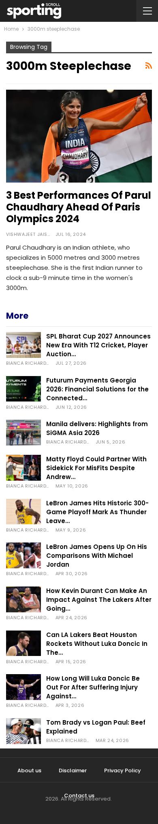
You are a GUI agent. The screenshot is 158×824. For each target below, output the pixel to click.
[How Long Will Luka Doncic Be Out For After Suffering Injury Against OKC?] (23, 687)
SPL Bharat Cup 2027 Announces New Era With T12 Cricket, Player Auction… (98, 345)
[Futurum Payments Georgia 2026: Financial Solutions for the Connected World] (23, 389)
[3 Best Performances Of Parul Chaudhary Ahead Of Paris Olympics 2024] (79, 136)
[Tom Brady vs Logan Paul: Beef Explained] (23, 731)
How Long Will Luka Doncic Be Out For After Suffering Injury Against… (93, 687)
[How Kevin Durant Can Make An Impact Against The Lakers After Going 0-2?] (23, 599)
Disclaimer (73, 770)
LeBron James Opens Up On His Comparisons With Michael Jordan (96, 555)
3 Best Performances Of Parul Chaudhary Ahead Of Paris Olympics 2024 (78, 207)
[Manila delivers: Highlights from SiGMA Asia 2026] (23, 433)
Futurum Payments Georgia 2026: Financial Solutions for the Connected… (97, 389)
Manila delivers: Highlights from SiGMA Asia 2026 (97, 428)
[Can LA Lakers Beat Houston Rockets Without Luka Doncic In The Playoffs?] (23, 643)
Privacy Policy (122, 770)
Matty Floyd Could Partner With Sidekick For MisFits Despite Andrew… (96, 468)
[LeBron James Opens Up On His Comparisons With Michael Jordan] (23, 555)
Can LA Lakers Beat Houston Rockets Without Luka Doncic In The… (96, 644)
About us (29, 770)
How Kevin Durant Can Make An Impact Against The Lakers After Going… (99, 599)
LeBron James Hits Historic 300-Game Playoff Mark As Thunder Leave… (97, 512)
